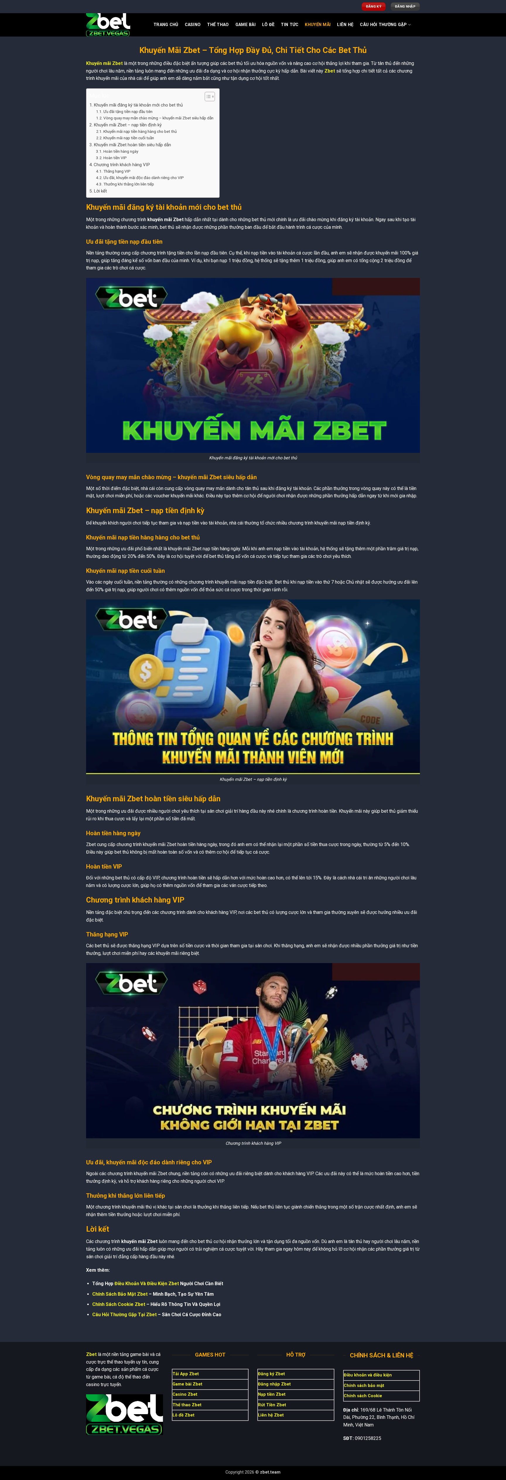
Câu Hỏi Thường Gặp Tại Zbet (124, 1314)
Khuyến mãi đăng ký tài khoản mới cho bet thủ (138, 105)
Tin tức (289, 24)
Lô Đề (268, 24)
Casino (193, 24)
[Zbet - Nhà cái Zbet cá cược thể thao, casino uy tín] (115, 25)
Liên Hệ (345, 24)
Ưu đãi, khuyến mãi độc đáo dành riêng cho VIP (143, 177)
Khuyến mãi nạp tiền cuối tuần (128, 137)
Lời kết (100, 191)
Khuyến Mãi (318, 24)
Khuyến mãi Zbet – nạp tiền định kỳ (128, 125)
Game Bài (245, 24)
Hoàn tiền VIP (115, 157)
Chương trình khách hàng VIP (122, 164)
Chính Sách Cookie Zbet (118, 1304)
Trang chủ (165, 24)
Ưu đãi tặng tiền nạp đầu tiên (128, 111)
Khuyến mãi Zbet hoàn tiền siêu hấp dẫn (132, 144)
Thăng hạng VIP (117, 171)
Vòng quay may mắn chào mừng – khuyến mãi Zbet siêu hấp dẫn (158, 118)
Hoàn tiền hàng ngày (120, 151)
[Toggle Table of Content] (206, 97)
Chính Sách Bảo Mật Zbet (120, 1294)
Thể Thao (218, 24)
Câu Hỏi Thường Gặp (383, 24)
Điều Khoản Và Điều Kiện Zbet (146, 1283)
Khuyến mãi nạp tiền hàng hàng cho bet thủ (140, 131)
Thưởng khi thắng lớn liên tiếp (128, 184)
